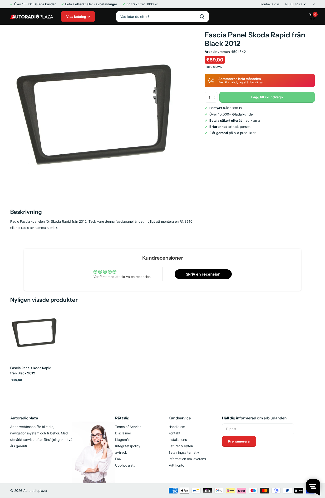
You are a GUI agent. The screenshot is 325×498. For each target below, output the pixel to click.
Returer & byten (180, 446)
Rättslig (122, 418)
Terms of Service (128, 427)
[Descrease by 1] (216, 101)
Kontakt (174, 433)
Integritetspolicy (127, 446)
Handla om (176, 427)
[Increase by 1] (216, 93)
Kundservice (179, 418)
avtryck (121, 452)
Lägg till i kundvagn (267, 97)
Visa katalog (76, 17)
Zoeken (202, 16)
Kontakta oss (270, 4)
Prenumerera (239, 441)
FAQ (118, 459)
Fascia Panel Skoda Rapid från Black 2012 (30, 370)
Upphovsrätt (125, 465)
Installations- (178, 440)
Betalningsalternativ (183, 452)
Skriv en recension (203, 274)
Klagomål (122, 440)
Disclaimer (123, 433)
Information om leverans (187, 459)
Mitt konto (176, 465)
